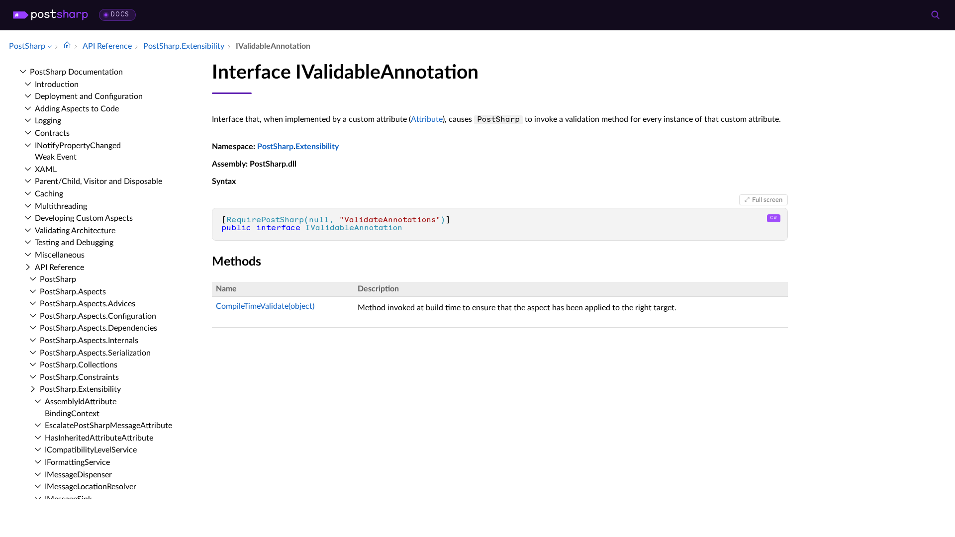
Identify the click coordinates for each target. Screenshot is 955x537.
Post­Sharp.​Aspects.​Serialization (95, 353)
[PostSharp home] (50, 15)
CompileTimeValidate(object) (265, 306)
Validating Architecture (75, 231)
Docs (120, 14)
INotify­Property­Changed (78, 146)
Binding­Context (72, 414)
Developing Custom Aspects (84, 218)
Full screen (767, 200)
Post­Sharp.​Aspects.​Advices (87, 304)
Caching (49, 194)
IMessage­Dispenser (78, 475)
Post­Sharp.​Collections (78, 365)
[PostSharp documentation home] (67, 46)
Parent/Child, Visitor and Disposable (98, 181)
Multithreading (61, 206)
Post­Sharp (58, 279)
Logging (48, 121)
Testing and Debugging (74, 243)
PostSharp (275, 147)
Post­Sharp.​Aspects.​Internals (89, 341)
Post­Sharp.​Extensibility (80, 389)
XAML (46, 170)
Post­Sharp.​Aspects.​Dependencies (98, 328)
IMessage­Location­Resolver (90, 487)
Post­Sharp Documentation (76, 72)
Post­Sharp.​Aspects (73, 292)
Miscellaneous (60, 255)
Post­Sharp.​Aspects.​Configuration (98, 316)
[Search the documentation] (935, 15)
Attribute (427, 119)
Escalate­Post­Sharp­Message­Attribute (108, 426)
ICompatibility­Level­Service (91, 450)
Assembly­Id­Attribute (80, 402)
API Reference (59, 267)
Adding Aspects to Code (77, 109)
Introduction (57, 85)
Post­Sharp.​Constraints (79, 377)
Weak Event (56, 157)
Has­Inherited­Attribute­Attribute (99, 438)
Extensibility (317, 147)
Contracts (52, 133)
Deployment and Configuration (89, 96)
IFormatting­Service (77, 462)
